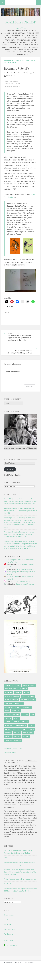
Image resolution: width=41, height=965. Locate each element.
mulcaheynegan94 (13, 572)
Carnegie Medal (28, 696)
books (26, 692)
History (25, 722)
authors (8, 692)
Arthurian (23, 689)
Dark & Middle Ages (13, 707)
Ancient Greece (29, 685)
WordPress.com (9, 934)
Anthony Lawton (13, 83)
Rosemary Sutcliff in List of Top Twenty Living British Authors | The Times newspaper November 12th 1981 (20, 511)
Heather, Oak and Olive (14, 60)
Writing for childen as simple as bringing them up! (20, 879)
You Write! (7, 884)
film (32, 714)
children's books (28, 700)
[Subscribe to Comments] (4, 945)
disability (27, 707)
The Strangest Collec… (14, 560)
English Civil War (12, 714)
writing (26, 736)
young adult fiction (13, 740)
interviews (9, 725)
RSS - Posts (9, 941)
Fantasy (25, 714)
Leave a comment (13, 86)
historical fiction (12, 722)
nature (8, 729)
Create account (9, 915)
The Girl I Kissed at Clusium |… (25, 569)
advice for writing (12, 685)
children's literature (13, 703)
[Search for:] (13, 403)
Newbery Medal (19, 729)
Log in (6, 919)
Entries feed (8, 924)
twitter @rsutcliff (13, 749)
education (16, 711)
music (31, 725)
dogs (7, 711)
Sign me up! (10, 469)
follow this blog (12, 459)
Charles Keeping (11, 700)
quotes (31, 729)
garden (8, 718)
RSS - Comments (11, 945)
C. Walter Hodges (12, 696)
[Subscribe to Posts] (4, 941)
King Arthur (21, 725)
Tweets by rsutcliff (10, 752)
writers (17, 736)
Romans (17, 733)
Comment (29, 386)
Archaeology (10, 689)
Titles (6, 858)
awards (18, 692)
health (16, 718)
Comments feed (9, 929)
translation (28, 733)
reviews (8, 733)
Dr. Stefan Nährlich (13, 577)
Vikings (8, 736)
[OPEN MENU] (2, 2)
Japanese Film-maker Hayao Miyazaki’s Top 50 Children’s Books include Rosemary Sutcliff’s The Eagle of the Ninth (20, 872)
